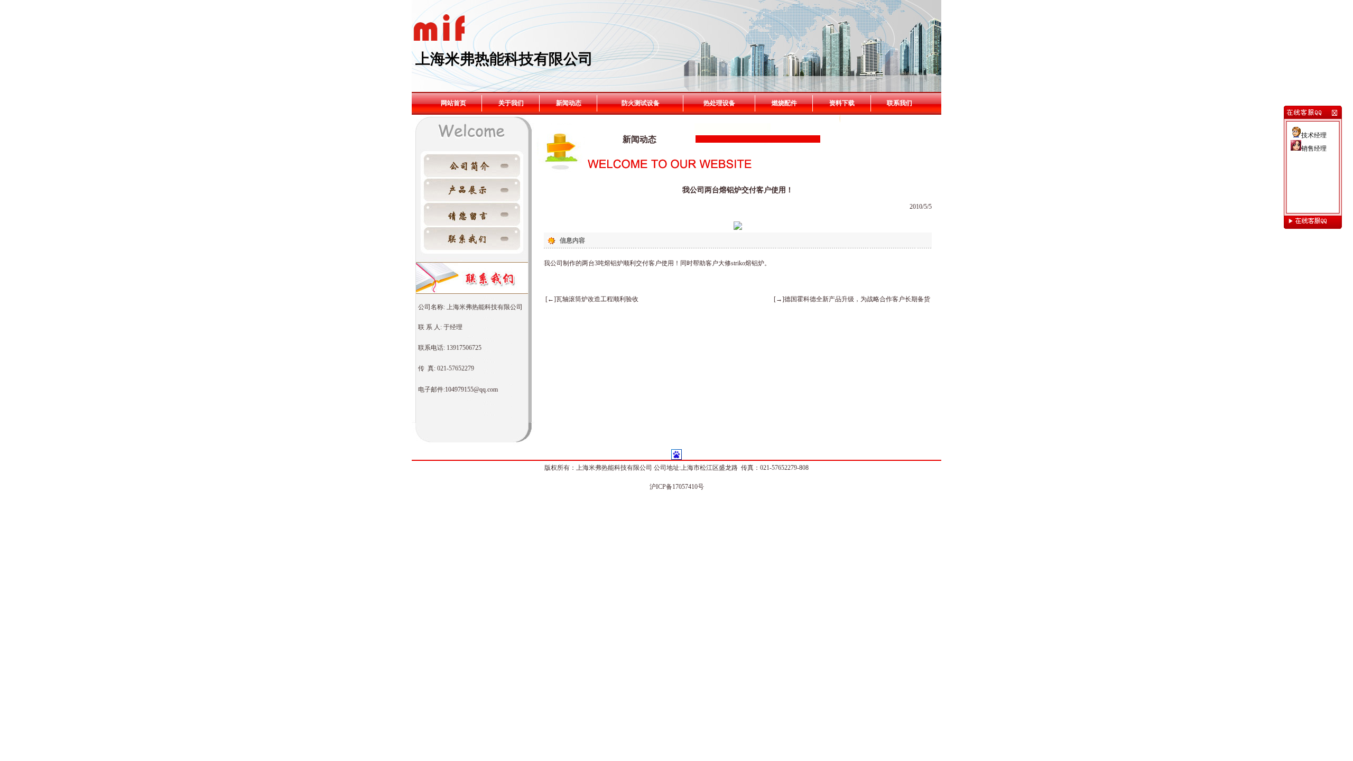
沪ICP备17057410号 (677, 486)
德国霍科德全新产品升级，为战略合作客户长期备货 (857, 299)
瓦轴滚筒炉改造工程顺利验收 (597, 299)
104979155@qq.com (471, 389)
